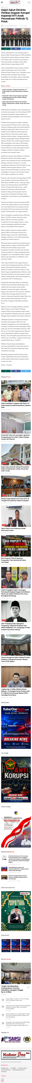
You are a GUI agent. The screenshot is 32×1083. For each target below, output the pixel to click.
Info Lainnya (3, 1071)
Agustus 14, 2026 (5, 598)
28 (19, 864)
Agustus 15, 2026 (5, 564)
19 (10, 598)
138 (11, 697)
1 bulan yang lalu (13, 880)
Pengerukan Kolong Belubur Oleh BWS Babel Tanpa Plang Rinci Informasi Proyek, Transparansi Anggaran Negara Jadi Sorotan (18, 1024)
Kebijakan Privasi (4, 1068)
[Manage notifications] (2, 1080)
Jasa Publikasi (13, 1068)
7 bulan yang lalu (13, 864)
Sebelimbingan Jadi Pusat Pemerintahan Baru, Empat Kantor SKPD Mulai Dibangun (19, 869)
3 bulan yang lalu (13, 872)
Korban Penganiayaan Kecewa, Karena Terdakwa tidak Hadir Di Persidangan (18, 877)
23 (10, 564)
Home (2, 7)
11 (10, 441)
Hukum (6, 7)
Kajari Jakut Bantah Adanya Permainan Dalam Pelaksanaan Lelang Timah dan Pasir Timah (16, 103)
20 (19, 872)
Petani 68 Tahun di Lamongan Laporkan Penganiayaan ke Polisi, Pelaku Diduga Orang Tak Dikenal (14, 97)
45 (10, 631)
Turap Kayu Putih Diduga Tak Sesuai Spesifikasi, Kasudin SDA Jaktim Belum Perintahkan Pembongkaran (18, 1007)
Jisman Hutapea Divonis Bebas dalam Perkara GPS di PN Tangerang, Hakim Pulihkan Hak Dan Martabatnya (18, 1015)
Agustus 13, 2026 (5, 631)
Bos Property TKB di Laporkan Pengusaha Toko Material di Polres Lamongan (13, 560)
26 (10, 473)
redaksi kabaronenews (11, 25)
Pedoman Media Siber (5, 1069)
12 (10, 532)
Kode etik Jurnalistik (22, 1068)
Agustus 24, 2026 (5, 409)
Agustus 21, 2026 (5, 441)
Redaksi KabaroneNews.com (18, 1069)
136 (19, 880)
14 (10, 663)
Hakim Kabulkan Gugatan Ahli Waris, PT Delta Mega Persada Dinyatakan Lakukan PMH (15, 91)
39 (10, 502)
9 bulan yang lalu (23, 25)
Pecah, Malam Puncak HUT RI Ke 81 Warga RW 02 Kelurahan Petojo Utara (17, 999)
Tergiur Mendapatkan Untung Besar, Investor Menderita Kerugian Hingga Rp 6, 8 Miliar (12, 989)
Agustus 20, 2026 (5, 502)
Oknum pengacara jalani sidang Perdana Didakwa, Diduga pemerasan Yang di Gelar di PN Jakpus (15, 659)
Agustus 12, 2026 (5, 663)
